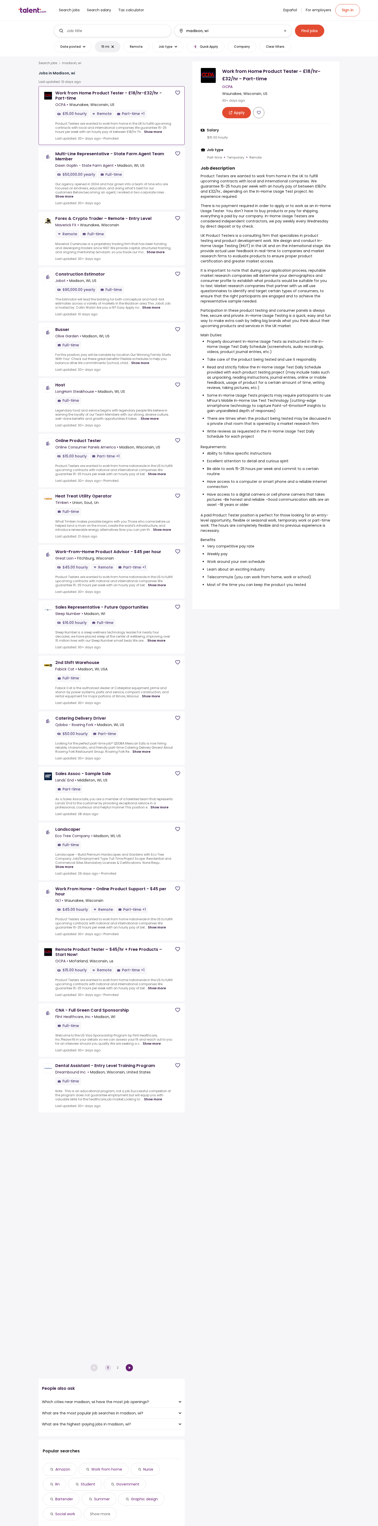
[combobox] (117, 31)
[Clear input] (285, 31)
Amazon (62, 1469)
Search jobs (48, 63)
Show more (153, 132)
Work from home (106, 1469)
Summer (102, 1499)
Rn (57, 1484)
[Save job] (177, 93)
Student (88, 1484)
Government (127, 1484)
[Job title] (112, 31)
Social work (65, 1514)
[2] (129, 1367)
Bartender (64, 1499)
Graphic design (144, 1499)
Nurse (148, 1469)
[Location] (229, 31)
